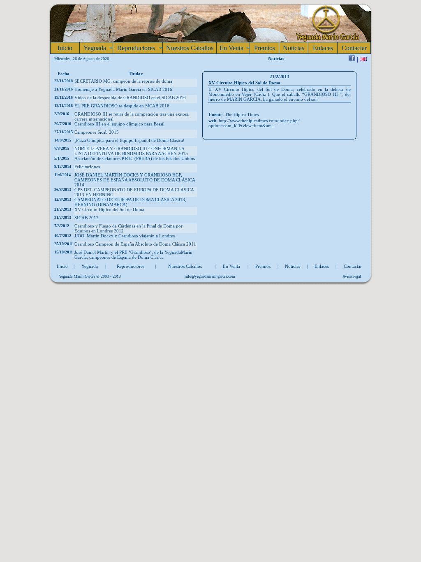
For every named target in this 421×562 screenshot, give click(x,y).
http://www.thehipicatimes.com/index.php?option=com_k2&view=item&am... (254, 123)
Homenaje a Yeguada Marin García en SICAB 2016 (123, 89)
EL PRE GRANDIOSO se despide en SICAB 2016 (121, 105)
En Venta (231, 266)
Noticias (292, 266)
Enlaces (322, 266)
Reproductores (130, 266)
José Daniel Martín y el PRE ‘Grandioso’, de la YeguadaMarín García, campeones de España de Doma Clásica (133, 255)
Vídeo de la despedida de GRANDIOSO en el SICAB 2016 (130, 97)
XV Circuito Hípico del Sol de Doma (109, 209)
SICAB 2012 (86, 217)
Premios (263, 266)
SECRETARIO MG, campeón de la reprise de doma (123, 81)
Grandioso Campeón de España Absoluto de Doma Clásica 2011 (135, 244)
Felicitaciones (87, 166)
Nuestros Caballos (185, 266)
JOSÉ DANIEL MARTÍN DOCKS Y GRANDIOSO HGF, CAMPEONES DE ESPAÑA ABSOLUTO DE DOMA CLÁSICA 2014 (134, 179)
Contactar (353, 266)
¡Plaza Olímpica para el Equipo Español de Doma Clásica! (129, 140)
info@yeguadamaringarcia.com (210, 276)
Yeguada (89, 266)
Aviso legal (351, 276)
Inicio (62, 266)
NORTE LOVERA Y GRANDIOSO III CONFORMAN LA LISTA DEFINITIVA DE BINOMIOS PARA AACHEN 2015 (131, 151)
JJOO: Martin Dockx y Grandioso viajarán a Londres (124, 235)
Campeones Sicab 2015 (96, 132)
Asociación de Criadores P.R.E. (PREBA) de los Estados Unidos (134, 158)
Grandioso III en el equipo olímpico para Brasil (119, 123)
